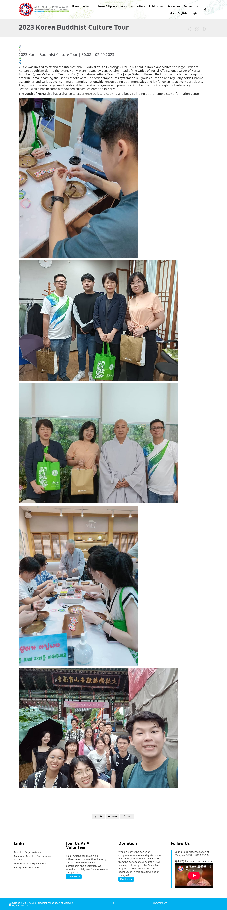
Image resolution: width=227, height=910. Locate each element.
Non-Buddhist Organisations (30, 863)
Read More (74, 876)
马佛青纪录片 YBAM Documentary (193, 861)
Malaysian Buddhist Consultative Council (32, 858)
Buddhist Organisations (27, 852)
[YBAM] (44, 9)
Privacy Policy (159, 902)
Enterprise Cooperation (27, 867)
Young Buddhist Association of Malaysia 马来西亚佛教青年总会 (192, 853)
